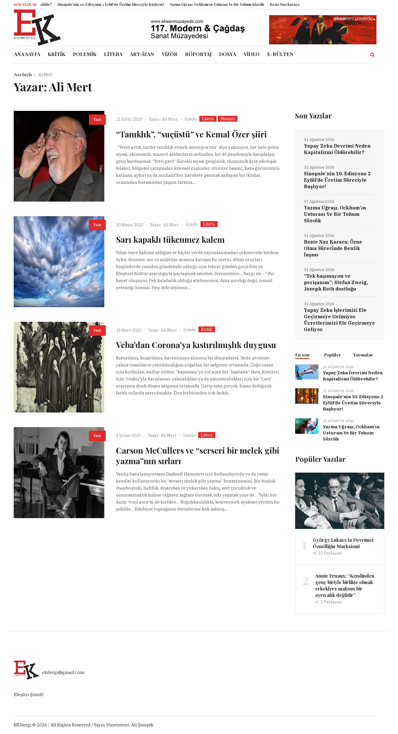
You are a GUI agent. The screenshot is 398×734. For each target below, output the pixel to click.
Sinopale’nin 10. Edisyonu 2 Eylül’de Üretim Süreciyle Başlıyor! (96, 4)
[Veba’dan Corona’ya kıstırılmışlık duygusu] (59, 367)
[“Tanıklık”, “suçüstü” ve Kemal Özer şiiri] (59, 156)
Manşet (228, 118)
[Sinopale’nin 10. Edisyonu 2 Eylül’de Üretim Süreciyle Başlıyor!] (306, 395)
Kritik (206, 329)
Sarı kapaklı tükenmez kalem (170, 239)
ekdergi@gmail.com (63, 672)
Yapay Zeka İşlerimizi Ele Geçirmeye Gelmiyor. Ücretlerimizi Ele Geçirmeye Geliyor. (339, 319)
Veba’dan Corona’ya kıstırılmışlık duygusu (196, 344)
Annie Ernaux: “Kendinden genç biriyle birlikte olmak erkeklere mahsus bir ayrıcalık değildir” (344, 585)
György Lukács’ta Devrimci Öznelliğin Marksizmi (343, 543)
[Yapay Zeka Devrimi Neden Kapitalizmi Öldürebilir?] (306, 371)
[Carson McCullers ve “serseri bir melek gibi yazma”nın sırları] (59, 472)
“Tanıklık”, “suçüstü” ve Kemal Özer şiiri (191, 134)
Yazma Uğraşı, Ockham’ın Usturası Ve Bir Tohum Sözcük (202, 4)
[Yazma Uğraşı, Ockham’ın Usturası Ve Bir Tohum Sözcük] (306, 425)
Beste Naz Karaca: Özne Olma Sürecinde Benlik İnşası (333, 248)
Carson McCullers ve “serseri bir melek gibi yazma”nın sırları (197, 455)
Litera (208, 118)
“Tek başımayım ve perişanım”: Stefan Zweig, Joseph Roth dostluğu (336, 282)
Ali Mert (169, 119)
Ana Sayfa (23, 74)
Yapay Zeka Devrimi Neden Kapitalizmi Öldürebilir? (337, 149)
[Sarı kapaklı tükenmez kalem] (59, 261)
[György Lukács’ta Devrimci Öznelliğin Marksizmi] (339, 500)
